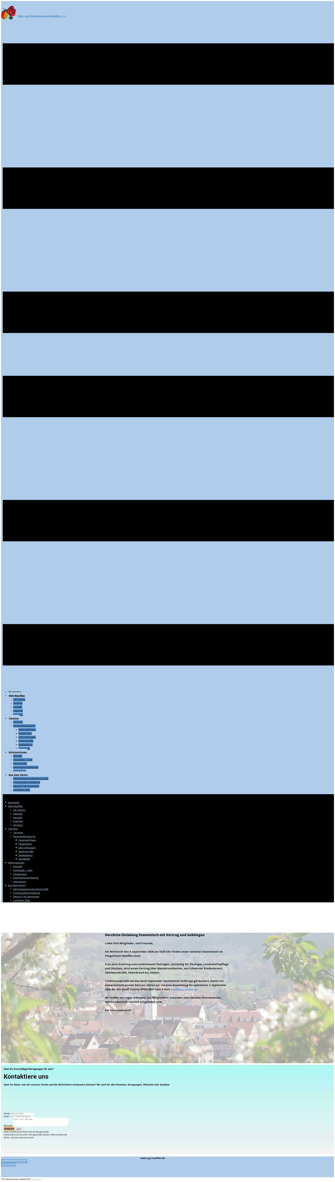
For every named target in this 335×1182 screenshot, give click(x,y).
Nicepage (36, 1179)
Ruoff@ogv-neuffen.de (184, 989)
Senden (9, 1128)
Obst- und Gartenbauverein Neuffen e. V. (42, 16)
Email (6, 1116)
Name (7, 1113)
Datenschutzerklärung (14, 1161)
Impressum (8, 1164)
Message (8, 1125)
